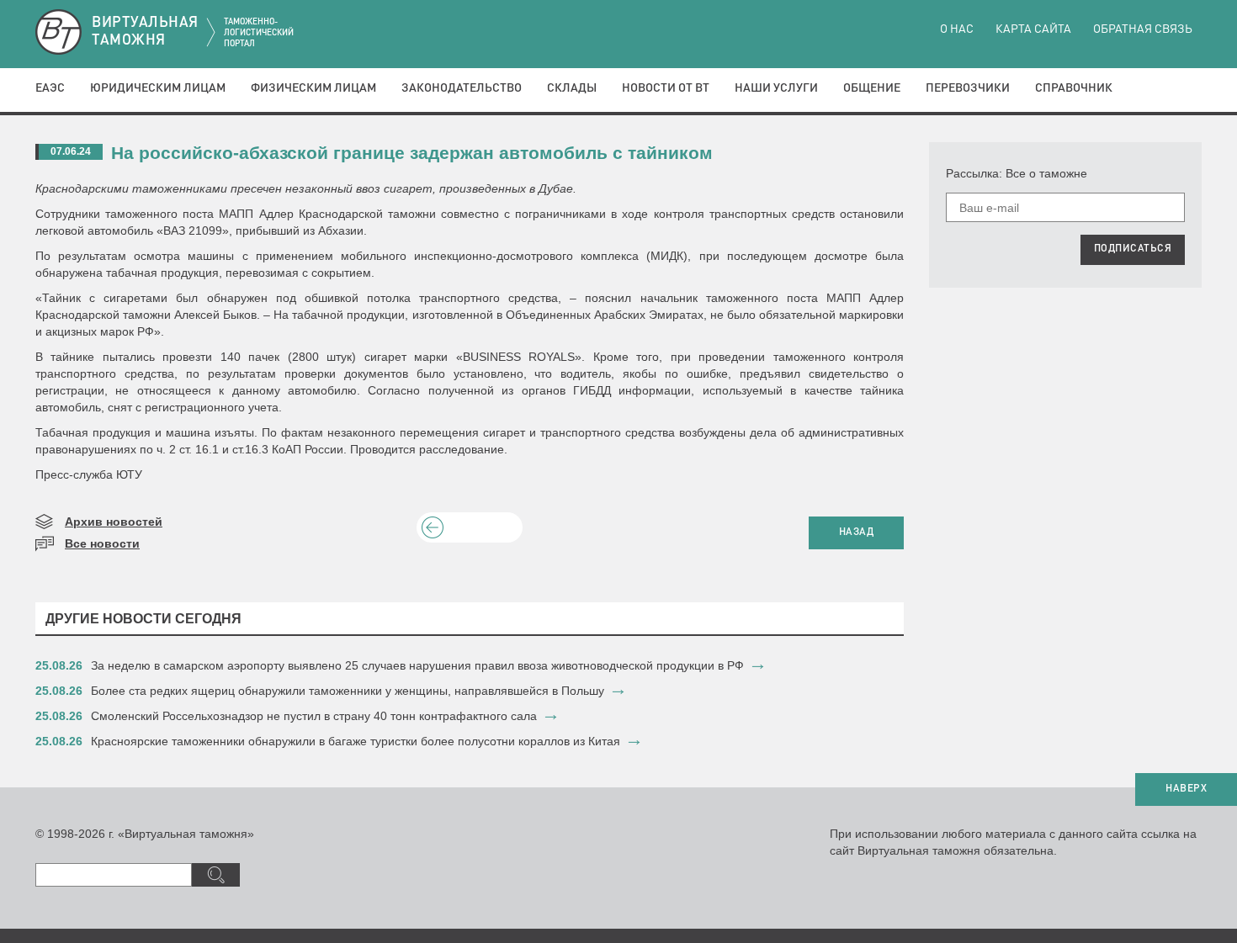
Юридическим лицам (158, 88)
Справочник (1073, 88)
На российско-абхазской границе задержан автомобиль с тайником (412, 152)
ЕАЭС (50, 88)
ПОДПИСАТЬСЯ (1133, 249)
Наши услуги (776, 88)
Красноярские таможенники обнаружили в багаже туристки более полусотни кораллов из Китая (355, 741)
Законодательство (461, 88)
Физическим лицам (313, 88)
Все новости (102, 543)
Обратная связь (1142, 29)
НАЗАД (856, 532)
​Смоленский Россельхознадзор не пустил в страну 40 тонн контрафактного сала (314, 716)
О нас (957, 29)
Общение (871, 88)
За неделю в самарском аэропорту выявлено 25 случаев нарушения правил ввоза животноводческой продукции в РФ (417, 665)
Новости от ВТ (665, 88)
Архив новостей (113, 521)
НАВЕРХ (1186, 789)
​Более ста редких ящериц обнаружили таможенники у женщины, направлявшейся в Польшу (347, 690)
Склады (572, 88)
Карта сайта (1033, 29)
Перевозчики (968, 88)
